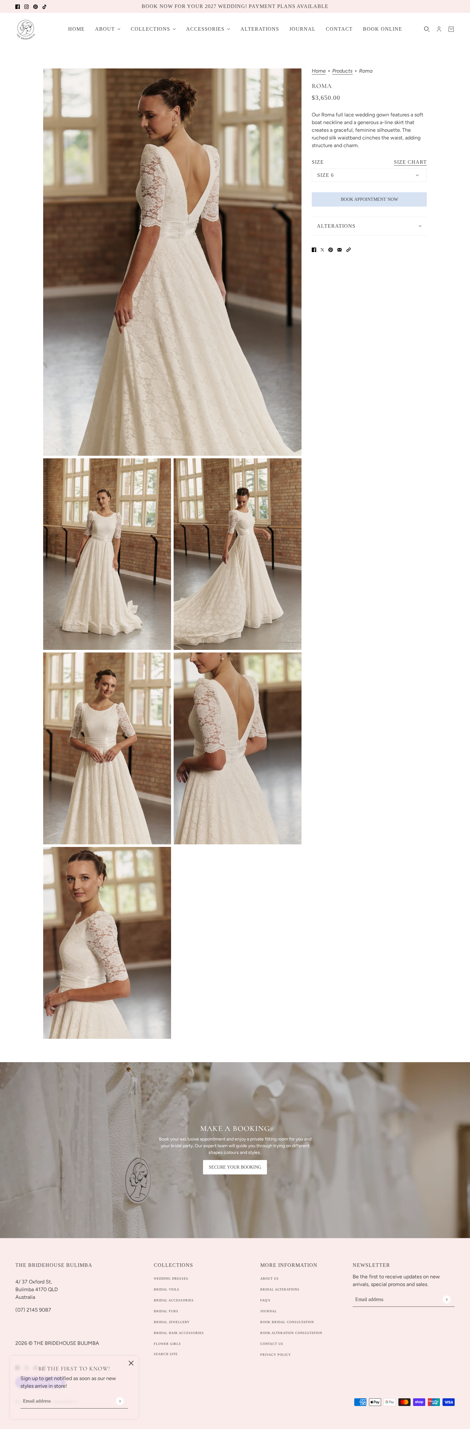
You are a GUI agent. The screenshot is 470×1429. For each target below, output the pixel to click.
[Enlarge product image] (172, 262)
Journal (268, 1311)
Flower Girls (167, 1344)
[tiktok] (44, 6)
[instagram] (26, 6)
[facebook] (17, 6)
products (342, 71)
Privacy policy (275, 1354)
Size (369, 162)
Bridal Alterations (280, 1289)
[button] (348, 249)
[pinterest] (35, 6)
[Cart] (451, 29)
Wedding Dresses (171, 1278)
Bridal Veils (166, 1289)
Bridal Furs (166, 1311)
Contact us (271, 1344)
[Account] (439, 29)
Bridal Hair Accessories (179, 1333)
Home (319, 71)
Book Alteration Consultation (291, 1333)
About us (269, 1278)
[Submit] (119, 1401)
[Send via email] (339, 249)
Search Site (166, 1354)
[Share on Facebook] (314, 249)
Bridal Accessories (174, 1300)
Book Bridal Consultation (287, 1322)
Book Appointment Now (369, 199)
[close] (131, 1363)
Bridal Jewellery (172, 1322)
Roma (322, 86)
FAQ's (265, 1300)
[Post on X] (322, 249)
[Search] (426, 29)
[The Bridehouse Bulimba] (25, 29)
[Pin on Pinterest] (330, 249)
